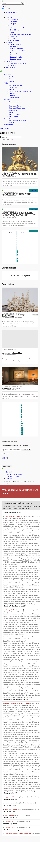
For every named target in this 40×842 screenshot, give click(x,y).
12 (17, 255)
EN (9, 9)
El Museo (9, 42)
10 (17, 251)
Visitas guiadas (15, 40)
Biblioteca (13, 36)
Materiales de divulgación (18, 63)
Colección (9, 17)
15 (17, 261)
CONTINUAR (26, 450)
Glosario (13, 65)
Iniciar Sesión (12, 12)
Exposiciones (14, 30)
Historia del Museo (16, 48)
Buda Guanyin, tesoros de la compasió (19, 174)
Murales (13, 55)
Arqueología (14, 53)
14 (17, 259)
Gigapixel (13, 24)
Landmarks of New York (16, 194)
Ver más (34, 190)
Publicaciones (10, 67)
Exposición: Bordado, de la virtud (21, 34)
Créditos (9, 478)
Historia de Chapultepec (18, 51)
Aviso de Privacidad (12, 476)
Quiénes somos (15, 44)
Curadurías (14, 19)
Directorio (9, 472)
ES (5, 9)
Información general (17, 28)
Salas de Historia (16, 57)
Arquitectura (14, 46)
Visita (7, 26)
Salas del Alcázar (16, 59)
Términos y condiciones (14, 474)
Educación (9, 61)
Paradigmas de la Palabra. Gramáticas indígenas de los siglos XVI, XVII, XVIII (19, 214)
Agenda (12, 32)
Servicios (13, 38)
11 (17, 253)
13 (17, 257)
